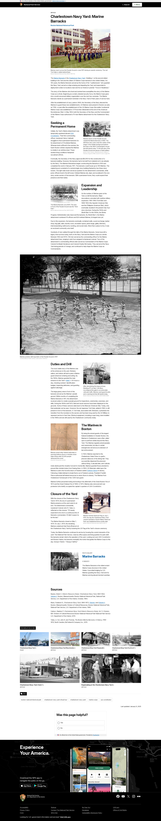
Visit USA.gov (65, 817)
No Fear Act (86, 807)
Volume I (92, 603)
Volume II (54, 596)
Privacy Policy (25, 810)
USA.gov (116, 807)
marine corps (93, 700)
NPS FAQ (54, 813)
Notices (53, 807)
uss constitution (106, 700)
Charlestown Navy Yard (77, 78)
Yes (61, 723)
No (61, 728)
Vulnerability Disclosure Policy (92, 813)
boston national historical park (31, 700)
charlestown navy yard (78, 700)
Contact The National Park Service (62, 810)
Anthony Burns (92, 470)
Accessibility (24, 807)
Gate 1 (68, 380)
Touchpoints (96, 735)
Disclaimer (85, 810)
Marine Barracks (59, 78)
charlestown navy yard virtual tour (55, 700)
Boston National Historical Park (62, 25)
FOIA (22, 813)
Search (127, 5)
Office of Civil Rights (120, 810)
